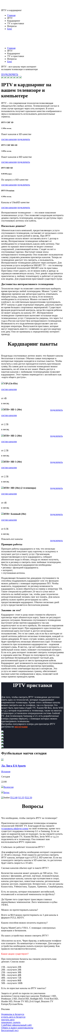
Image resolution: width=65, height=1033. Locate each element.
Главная (11, 15)
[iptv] (8, 43)
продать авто (8, 1019)
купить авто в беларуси (13, 1017)
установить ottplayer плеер (14, 828)
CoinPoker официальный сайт (16, 1025)
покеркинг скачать (10, 1022)
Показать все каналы (12, 539)
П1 (14, 797)
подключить (23, 139)
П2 (28, 797)
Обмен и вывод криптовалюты (17, 1027)
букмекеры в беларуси (12, 1014)
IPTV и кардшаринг (11, 10)
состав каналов (9, 139)
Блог (9, 29)
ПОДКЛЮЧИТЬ (9, 74)
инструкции (21, 726)
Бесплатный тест (10, 1030)
